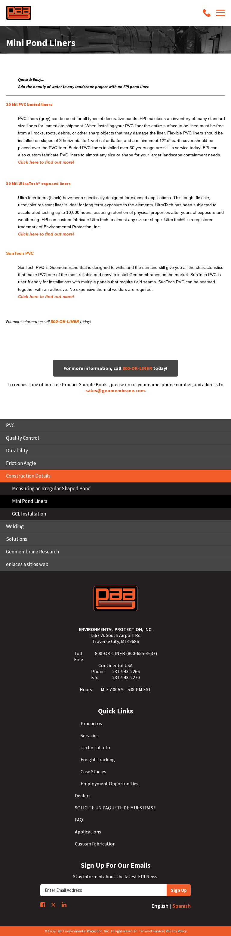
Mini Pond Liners (29, 501)
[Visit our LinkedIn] (64, 904)
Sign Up (179, 890)
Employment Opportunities (109, 784)
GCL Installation (29, 513)
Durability (17, 450)
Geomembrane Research (32, 551)
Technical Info (95, 747)
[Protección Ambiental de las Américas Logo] (18, 12)
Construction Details (28, 476)
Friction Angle (21, 463)
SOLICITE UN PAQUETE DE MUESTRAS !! (115, 808)
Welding (15, 526)
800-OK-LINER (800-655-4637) (126, 653)
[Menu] (220, 13)
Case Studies (93, 771)
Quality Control (22, 438)
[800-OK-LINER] (207, 13)
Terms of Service (151, 931)
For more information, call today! (115, 368)
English (160, 905)
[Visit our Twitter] (53, 905)
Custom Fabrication (95, 844)
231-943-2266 (126, 671)
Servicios (90, 735)
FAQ (79, 820)
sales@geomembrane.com (115, 390)
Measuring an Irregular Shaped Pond (51, 488)
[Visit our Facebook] (42, 904)
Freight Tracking (98, 759)
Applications (88, 832)
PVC (10, 425)
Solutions (16, 539)
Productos (91, 723)
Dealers (83, 796)
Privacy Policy (176, 931)
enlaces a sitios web (27, 564)
